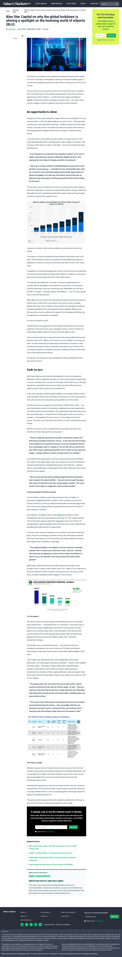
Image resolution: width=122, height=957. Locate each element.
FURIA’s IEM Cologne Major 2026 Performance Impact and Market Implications (52, 859)
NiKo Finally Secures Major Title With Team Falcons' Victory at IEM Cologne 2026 (53, 847)
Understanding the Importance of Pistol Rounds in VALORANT (51, 864)
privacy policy (49, 831)
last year (62, 515)
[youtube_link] (35, 924)
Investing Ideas (15, 11)
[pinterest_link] (40, 924)
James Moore (12, 29)
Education (94, 3)
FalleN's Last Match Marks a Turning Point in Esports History (50, 853)
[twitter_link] (22, 924)
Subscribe (73, 827)
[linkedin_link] (31, 924)
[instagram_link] (26, 924)
